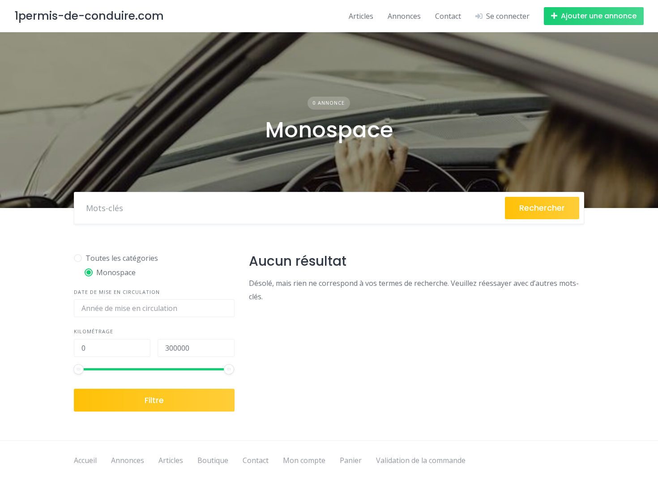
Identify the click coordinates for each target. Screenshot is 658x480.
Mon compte (304, 460)
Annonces (404, 16)
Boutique (212, 460)
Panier (351, 460)
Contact (448, 16)
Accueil (85, 460)
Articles (361, 16)
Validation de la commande (421, 460)
